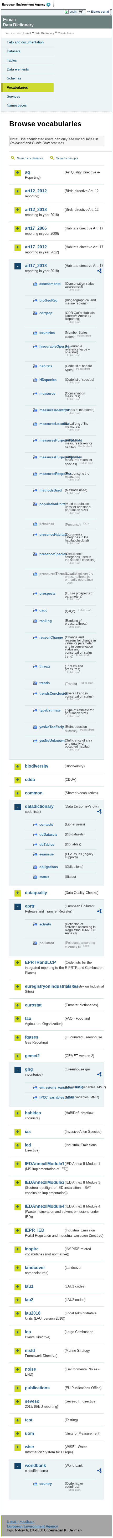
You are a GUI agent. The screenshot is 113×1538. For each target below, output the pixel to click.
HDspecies (47, 380)
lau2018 (32, 1313)
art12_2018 (36, 209)
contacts (46, 824)
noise (30, 1369)
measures (47, 393)
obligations (48, 867)
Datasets (13, 51)
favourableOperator (51, 346)
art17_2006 (36, 228)
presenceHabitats (51, 535)
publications (37, 1388)
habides (33, 1113)
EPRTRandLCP (40, 962)
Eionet (27, 33)
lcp (28, 1332)
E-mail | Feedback (20, 1522)
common (34, 793)
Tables (12, 60)
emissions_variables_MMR (51, 1087)
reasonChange (51, 637)
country (45, 1484)
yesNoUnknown (51, 741)
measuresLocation (51, 424)
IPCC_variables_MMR (51, 1097)
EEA (28, 4)
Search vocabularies (30, 158)
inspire (32, 1249)
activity (45, 924)
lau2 (29, 1299)
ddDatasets (48, 834)
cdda (30, 779)
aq (27, 172)
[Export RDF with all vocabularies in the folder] (99, 271)
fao (28, 1018)
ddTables (46, 844)
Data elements (18, 69)
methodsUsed (50, 490)
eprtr (29, 906)
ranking (45, 621)
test (28, 1420)
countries (47, 333)
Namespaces (17, 105)
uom (29, 1433)
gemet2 (32, 1056)
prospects (47, 593)
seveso (32, 1401)
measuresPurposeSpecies (51, 457)
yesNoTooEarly (51, 727)
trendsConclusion (51, 693)
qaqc (43, 610)
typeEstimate (49, 710)
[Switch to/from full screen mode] (82, 11)
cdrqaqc (46, 313)
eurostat (33, 1005)
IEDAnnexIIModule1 (44, 1163)
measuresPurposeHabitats (51, 440)
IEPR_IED (34, 1230)
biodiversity (36, 766)
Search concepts (67, 158)
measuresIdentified (51, 410)
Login (73, 11)
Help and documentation (25, 42)
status (44, 877)
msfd (30, 1350)
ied (28, 1145)
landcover (35, 1267)
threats (44, 666)
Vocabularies (17, 87)
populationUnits (51, 504)
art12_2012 (36, 191)
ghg (29, 1069)
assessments (49, 284)
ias (28, 1131)
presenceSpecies (51, 554)
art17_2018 (36, 265)
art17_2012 (36, 247)
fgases (31, 1037)
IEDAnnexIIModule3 (44, 1182)
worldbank (35, 1465)
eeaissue (46, 854)
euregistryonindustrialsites (44, 986)
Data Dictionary (44, 33)
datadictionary (39, 806)
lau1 (29, 1286)
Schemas (14, 78)
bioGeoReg (48, 300)
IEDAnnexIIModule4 (44, 1206)
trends (44, 683)
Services (13, 96)
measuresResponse (51, 474)
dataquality (36, 892)
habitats (45, 366)
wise (29, 1447)
